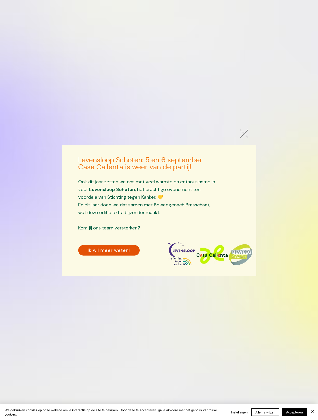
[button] (244, 134)
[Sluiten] (312, 412)
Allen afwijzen (265, 412)
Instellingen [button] (239, 412)
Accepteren (294, 412)
